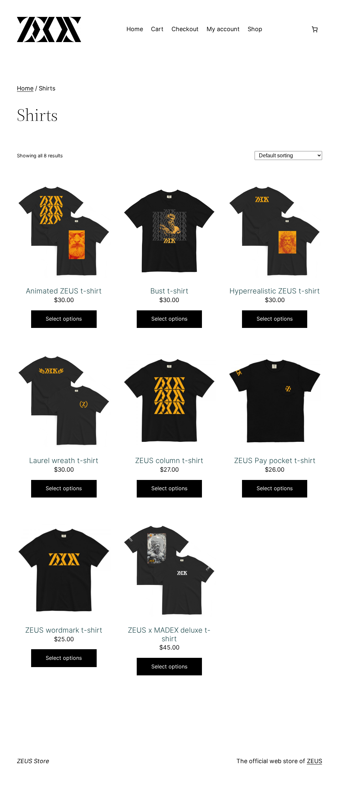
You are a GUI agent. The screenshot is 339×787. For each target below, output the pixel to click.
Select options (64, 318)
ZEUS (314, 761)
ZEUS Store (33, 761)
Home (25, 88)
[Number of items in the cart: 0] (314, 29)
